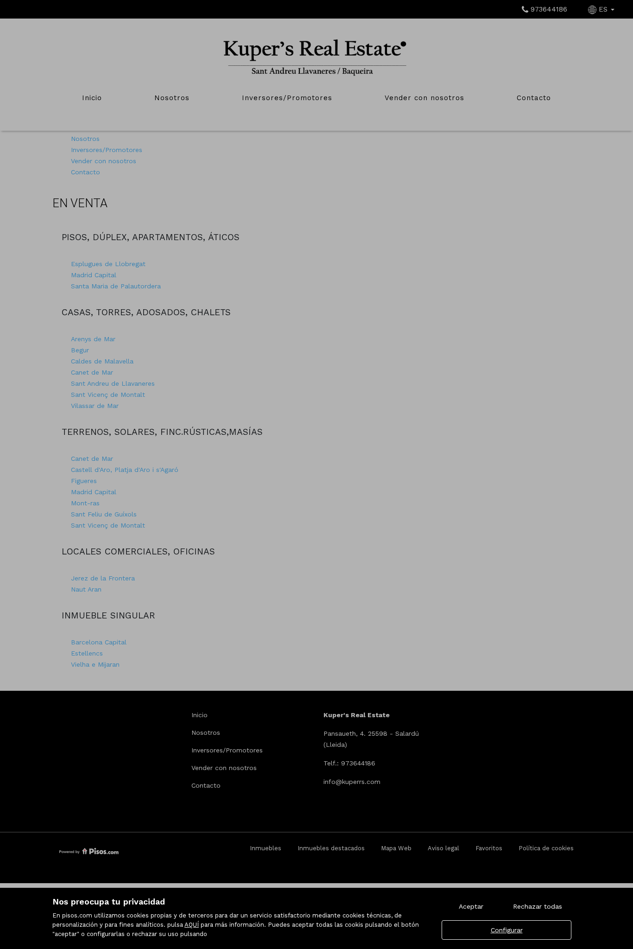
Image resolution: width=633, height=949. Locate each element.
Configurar (507, 930)
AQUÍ (191, 924)
